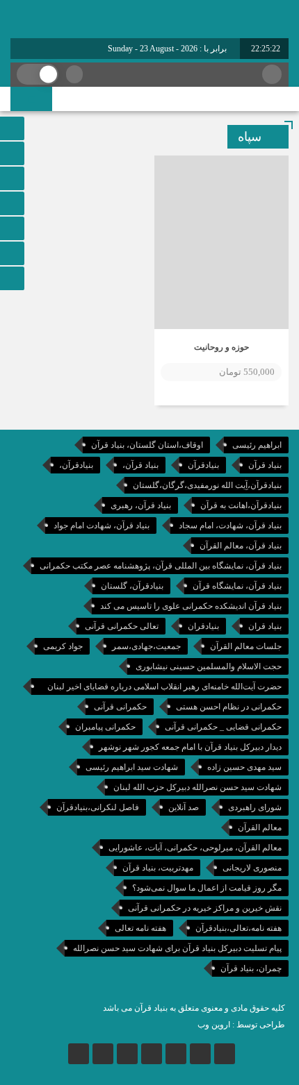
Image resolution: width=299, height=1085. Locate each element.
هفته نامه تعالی (140, 928)
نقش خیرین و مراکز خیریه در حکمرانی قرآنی (205, 908)
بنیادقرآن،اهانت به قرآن (241, 505)
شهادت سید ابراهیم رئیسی (132, 767)
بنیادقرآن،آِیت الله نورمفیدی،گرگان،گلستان (207, 485)
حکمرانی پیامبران (105, 727)
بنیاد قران (265, 626)
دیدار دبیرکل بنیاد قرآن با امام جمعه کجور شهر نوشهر (190, 747)
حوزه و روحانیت (221, 347)
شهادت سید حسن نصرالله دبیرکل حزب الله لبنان (197, 787)
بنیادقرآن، (76, 465)
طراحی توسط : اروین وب (241, 1024)
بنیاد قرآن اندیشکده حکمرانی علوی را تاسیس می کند (191, 606)
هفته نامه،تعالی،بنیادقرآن (238, 928)
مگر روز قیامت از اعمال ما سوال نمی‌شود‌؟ (207, 888)
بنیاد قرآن (265, 465)
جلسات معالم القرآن (246, 646)
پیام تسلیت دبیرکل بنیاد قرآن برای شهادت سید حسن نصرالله (177, 948)
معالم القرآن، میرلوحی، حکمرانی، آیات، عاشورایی (195, 847)
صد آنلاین (183, 807)
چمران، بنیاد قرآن (251, 968)
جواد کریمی (63, 646)
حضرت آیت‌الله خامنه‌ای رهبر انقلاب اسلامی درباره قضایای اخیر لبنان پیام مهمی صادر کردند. (164, 688)
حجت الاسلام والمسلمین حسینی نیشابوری (209, 666)
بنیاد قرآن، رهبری (141, 505)
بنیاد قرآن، (140, 465)
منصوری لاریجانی (252, 868)
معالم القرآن (260, 827)
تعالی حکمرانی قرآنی (122, 626)
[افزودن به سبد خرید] (172, 372)
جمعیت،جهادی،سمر (146, 646)
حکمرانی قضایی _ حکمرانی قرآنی (223, 727)
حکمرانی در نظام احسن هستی (229, 707)
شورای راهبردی (255, 807)
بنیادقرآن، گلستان (132, 586)
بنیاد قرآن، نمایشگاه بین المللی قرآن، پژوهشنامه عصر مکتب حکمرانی (161, 566)
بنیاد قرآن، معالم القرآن (241, 545)
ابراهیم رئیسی (257, 445)
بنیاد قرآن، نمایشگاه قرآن (237, 586)
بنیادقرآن (203, 465)
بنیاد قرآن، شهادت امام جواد (102, 525)
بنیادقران (203, 626)
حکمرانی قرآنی (120, 707)
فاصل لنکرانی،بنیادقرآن (97, 807)
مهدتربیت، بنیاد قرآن (157, 868)
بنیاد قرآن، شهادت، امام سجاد (230, 525)
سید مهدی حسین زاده (244, 767)
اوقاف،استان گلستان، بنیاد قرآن (147, 445)
